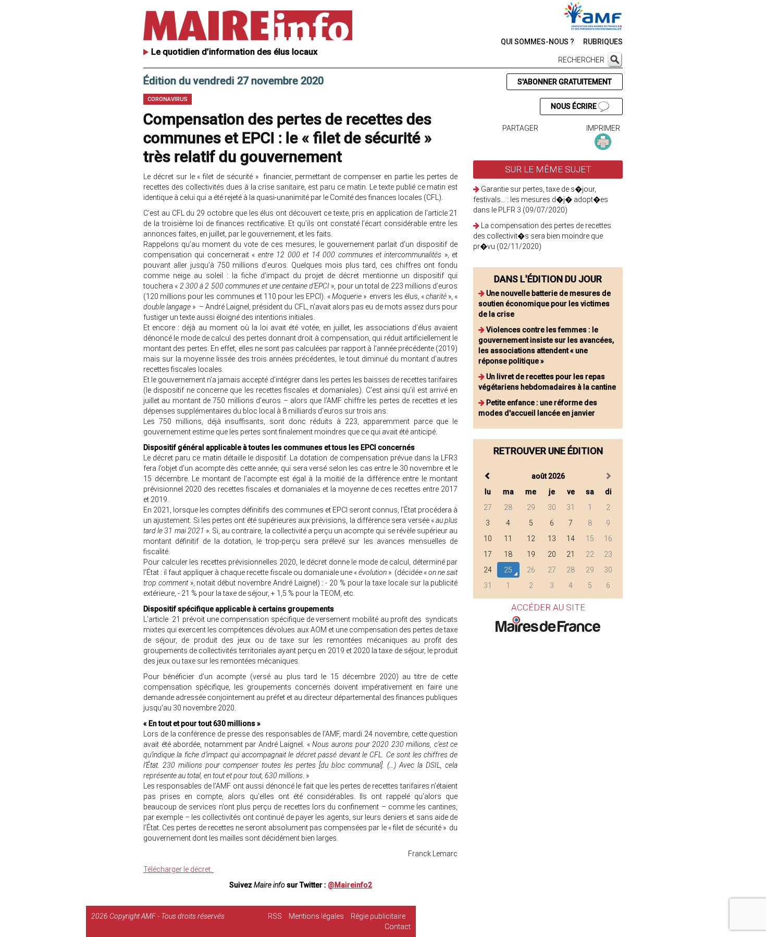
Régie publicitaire (378, 916)
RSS (275, 916)
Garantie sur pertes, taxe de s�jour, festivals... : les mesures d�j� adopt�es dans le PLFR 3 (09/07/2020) (540, 199)
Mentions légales (316, 916)
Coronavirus (167, 99)
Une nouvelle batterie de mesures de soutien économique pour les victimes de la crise (544, 303)
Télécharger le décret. (178, 869)
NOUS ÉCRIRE (574, 106)
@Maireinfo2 (350, 885)
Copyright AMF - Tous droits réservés (167, 916)
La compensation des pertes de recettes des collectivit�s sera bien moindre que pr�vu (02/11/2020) (542, 236)
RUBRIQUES (603, 42)
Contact (398, 926)
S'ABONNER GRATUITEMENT (564, 82)
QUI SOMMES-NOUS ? (537, 42)
